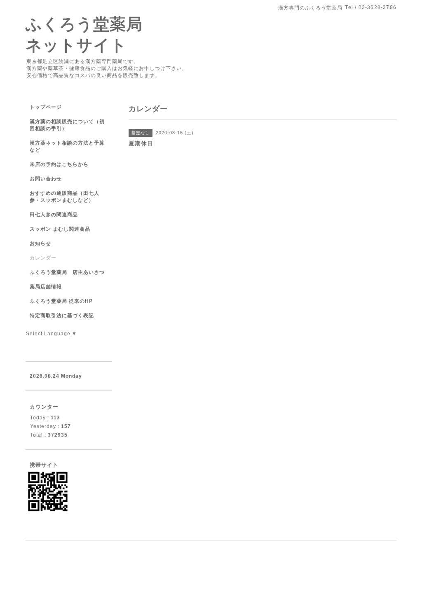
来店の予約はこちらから (59, 164)
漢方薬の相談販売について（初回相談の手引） (67, 125)
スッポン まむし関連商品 (60, 229)
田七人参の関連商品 (54, 214)
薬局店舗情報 (46, 287)
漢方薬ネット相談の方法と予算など (67, 146)
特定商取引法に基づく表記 (62, 315)
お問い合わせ (46, 179)
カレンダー (43, 258)
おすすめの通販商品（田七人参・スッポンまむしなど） (64, 196)
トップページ (46, 107)
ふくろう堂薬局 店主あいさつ (67, 272)
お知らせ (40, 243)
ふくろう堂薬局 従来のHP (61, 301)
